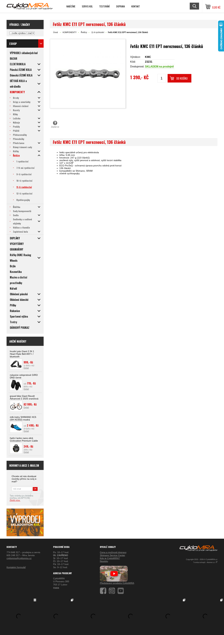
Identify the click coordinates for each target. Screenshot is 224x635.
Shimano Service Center (112, 555)
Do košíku (182, 78)
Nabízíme (70, 6)
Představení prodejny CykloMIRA (117, 583)
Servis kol (87, 6)
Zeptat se (55, 127)
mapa (56, 587)
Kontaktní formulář (16, 567)
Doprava (120, 6)
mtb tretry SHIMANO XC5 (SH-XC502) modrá (23, 418)
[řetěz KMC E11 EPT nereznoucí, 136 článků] (88, 73)
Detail (26, 368)
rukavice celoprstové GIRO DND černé (24, 376)
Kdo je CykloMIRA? (110, 558)
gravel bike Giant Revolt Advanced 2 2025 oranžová (24, 397)
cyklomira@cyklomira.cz (19, 558)
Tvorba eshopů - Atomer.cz (204, 562)
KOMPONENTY (70, 32)
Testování (104, 6)
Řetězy (84, 32)
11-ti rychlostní (97, 32)
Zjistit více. (15, 500)
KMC (148, 57)
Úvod (55, 32)
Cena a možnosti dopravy (113, 552)
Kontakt (135, 6)
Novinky (104, 561)
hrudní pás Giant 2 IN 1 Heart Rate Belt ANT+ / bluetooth (22, 354)
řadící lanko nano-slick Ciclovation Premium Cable (24, 439)
